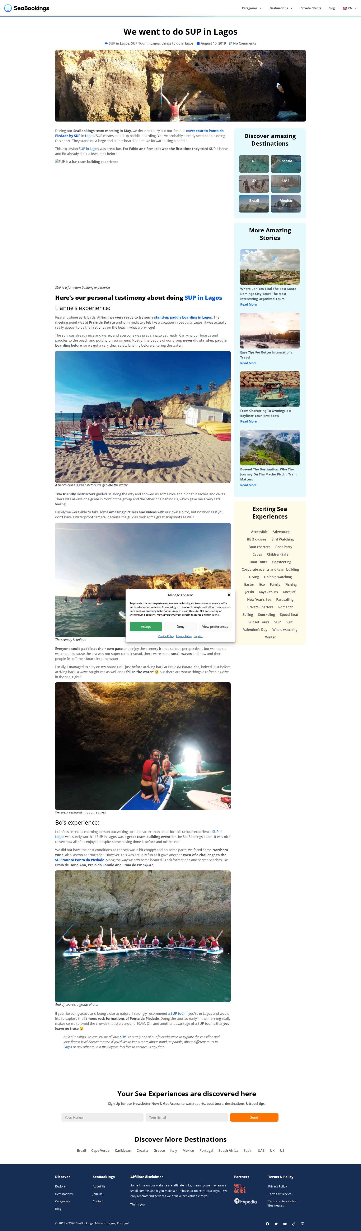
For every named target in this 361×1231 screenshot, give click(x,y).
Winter (270, 637)
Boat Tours (258, 562)
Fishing (291, 584)
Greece (159, 1150)
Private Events (310, 8)
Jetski (249, 592)
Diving (254, 577)
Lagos (89, 135)
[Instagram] (302, 1224)
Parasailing (285, 599)
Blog (332, 8)
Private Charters (260, 607)
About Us (99, 1186)
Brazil (254, 200)
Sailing (248, 614)
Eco (262, 584)
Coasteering (281, 562)
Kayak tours (268, 592)
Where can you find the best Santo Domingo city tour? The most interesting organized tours (268, 294)
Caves (257, 554)
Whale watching (284, 629)
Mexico (286, 200)
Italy (173, 1150)
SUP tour (178, 1013)
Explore (60, 1186)
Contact (98, 1201)
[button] (229, 595)
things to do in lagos (177, 43)
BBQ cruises (256, 539)
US (254, 160)
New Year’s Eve (259, 599)
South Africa (228, 1150)
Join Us (97, 1194)
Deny (180, 626)
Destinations (279, 8)
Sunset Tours (258, 622)
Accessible (259, 531)
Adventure (281, 531)
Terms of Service (279, 1194)
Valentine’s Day (255, 629)
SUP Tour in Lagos (145, 43)
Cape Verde (100, 1150)
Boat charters (259, 546)
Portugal (206, 1150)
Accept (146, 626)
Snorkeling (266, 614)
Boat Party (283, 546)
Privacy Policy (184, 636)
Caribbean (123, 1150)
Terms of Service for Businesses (282, 1203)
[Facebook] (267, 1224)
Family (275, 584)
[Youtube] (285, 1224)
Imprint (198, 636)
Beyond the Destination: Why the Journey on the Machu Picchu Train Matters (268, 474)
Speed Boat (289, 614)
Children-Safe (277, 554)
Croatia (285, 160)
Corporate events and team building (270, 569)
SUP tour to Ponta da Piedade (79, 860)
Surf (289, 622)
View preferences (215, 626)
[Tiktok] (293, 1224)
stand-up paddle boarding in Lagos (183, 317)
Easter (249, 584)
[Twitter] (276, 1224)
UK (254, 180)
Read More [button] (248, 304)
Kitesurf (289, 592)
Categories (249, 8)
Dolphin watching (278, 577)
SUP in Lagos (119, 43)
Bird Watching (282, 539)
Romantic (285, 607)
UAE (286, 180)
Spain (248, 1150)
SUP (123, 1037)
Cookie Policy (166, 636)
